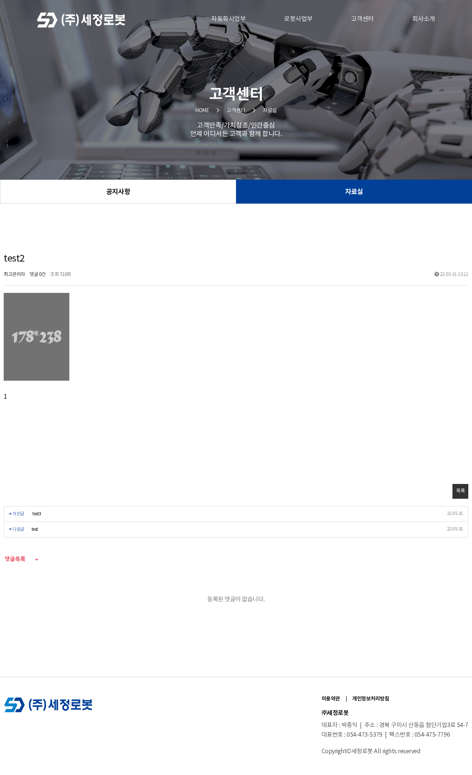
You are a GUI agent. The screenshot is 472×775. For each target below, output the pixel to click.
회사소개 (423, 19)
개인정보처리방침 (370, 699)
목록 (460, 491)
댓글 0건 (38, 274)
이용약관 (331, 699)
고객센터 (362, 19)
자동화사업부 (228, 19)
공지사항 (118, 192)
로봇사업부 (298, 19)
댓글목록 (14, 559)
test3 (36, 514)
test (35, 529)
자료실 (354, 192)
